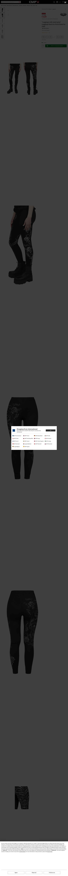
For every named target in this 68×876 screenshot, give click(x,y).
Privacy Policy (49, 851)
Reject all (34, 872)
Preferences (52, 872)
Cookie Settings (22, 851)
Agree (16, 872)
